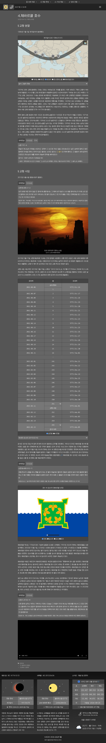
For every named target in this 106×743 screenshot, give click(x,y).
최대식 (49, 79)
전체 (45, 539)
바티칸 (42, 79)
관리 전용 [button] (73, 2)
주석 (35, 140)
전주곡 (22, 663)
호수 (62, 539)
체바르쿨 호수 (69, 79)
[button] (100, 7)
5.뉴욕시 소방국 (24, 667)
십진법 (50, 433)
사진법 (57, 433)
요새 (57, 539)
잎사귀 (51, 539)
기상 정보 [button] (59, 2)
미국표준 (29, 140)
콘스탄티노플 (58, 79)
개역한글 (22, 140)
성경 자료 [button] (30, 2)
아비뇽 (35, 79)
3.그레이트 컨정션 (25, 665)
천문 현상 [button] (44, 2)
